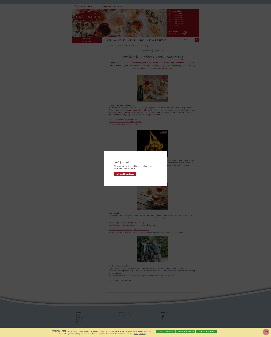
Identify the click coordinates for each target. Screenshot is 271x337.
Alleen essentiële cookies (206, 331)
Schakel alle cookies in (165, 331)
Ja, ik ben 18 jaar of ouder (125, 174)
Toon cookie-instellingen (185, 331)
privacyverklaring (140, 334)
